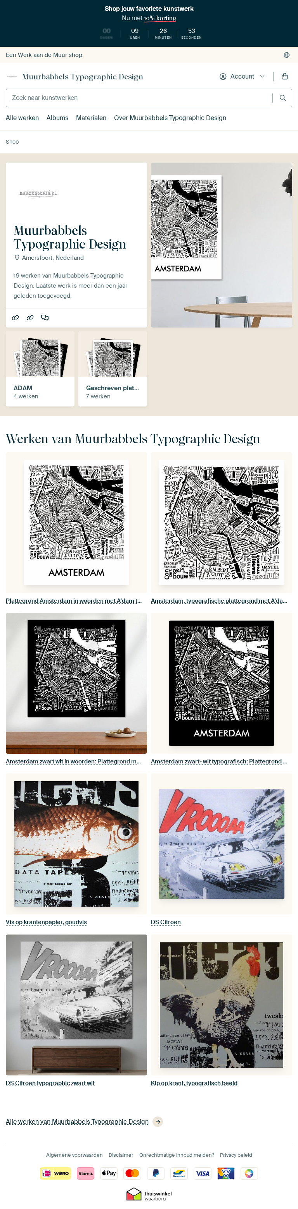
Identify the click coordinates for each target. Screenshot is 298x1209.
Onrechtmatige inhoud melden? (176, 1155)
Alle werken (22, 118)
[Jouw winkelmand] (284, 76)
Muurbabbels (16, 318)
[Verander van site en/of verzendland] (286, 55)
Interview (45, 318)
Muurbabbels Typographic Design (82, 76)
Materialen (91, 118)
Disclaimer (121, 1155)
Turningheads (30, 318)
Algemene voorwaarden (74, 1155)
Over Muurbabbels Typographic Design (170, 118)
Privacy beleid (236, 1155)
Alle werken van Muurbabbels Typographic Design (77, 1122)
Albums (57, 118)
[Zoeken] (282, 97)
